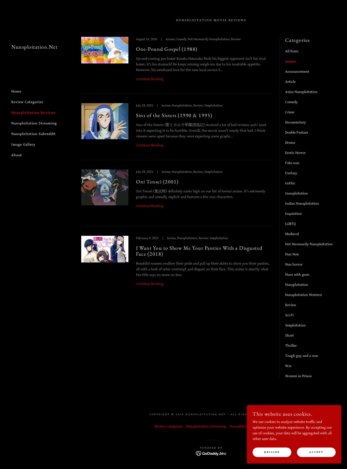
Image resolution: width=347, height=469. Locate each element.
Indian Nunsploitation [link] (302, 203)
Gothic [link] (290, 183)
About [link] (16, 155)
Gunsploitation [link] (296, 193)
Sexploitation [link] (295, 325)
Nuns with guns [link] (297, 274)
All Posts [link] (291, 51)
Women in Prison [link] (298, 376)
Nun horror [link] (294, 264)
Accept (316, 452)
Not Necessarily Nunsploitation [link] (309, 244)
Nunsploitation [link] (296, 285)
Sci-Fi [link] (289, 315)
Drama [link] (290, 142)
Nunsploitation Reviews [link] (33, 112)
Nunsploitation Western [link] (303, 295)
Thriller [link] (291, 345)
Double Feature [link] (296, 132)
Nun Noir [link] (292, 254)
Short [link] (289, 335)
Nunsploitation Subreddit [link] (33, 134)
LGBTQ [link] (290, 224)
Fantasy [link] (291, 173)
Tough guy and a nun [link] (301, 356)
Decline (272, 452)
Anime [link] (290, 61)
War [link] (288, 366)
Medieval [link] (292, 234)
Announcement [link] (297, 71)
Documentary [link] (295, 122)
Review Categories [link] (27, 102)
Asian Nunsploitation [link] (301, 92)
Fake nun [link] (292, 163)
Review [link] (290, 305)
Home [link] (16, 91)
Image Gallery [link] (23, 144)
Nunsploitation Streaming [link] (34, 123)
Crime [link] (289, 112)
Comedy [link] (291, 102)
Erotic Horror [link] (295, 153)
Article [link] (290, 82)
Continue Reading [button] (149, 79)
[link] (34, 47)
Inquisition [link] (293, 213)
